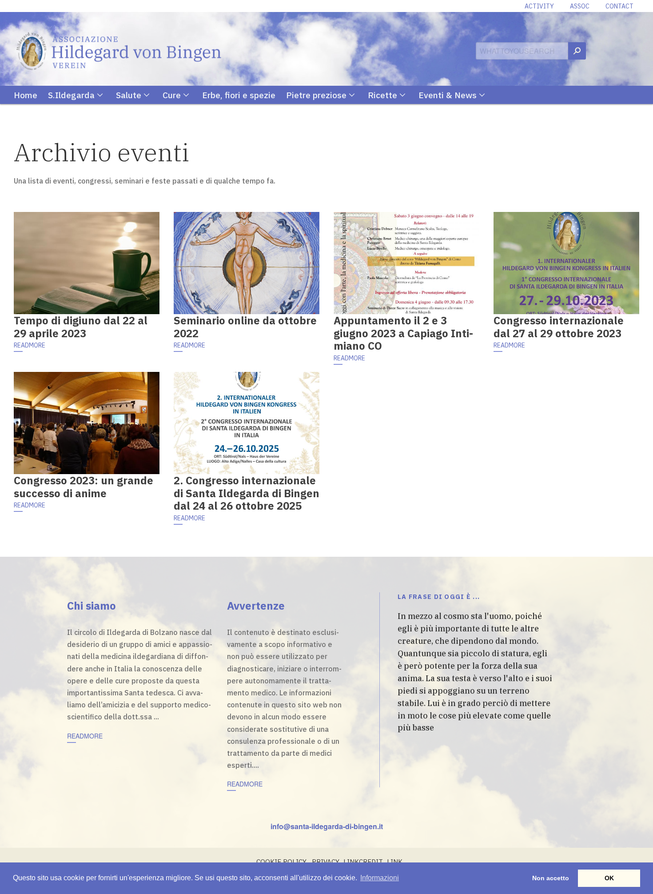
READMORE (29, 345)
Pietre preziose (316, 94)
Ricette (382, 94)
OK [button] (609, 878)
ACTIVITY (539, 6)
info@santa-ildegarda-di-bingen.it (327, 826)
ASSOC (579, 6)
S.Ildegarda (71, 94)
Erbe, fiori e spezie (238, 94)
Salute (128, 94)
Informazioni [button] (379, 878)
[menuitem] (31, 95)
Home (25, 94)
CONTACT (619, 6)
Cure (172, 94)
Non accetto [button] (550, 878)
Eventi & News (447, 94)
